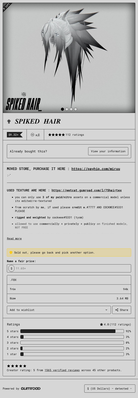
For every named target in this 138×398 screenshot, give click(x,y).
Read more (14, 238)
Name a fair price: (21, 261)
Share (124, 310)
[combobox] (59, 310)
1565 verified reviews (62, 370)
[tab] (62, 109)
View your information (108, 151)
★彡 (38, 134)
